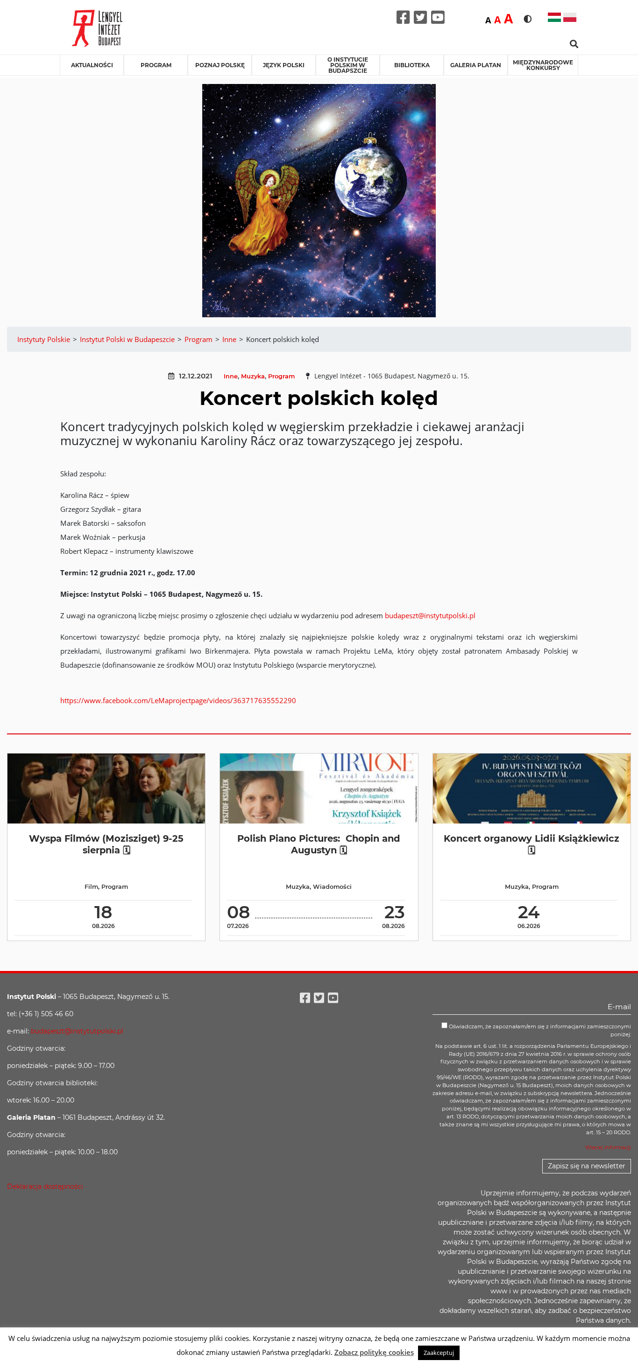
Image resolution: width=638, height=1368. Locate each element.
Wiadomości (332, 886)
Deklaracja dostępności (45, 1186)
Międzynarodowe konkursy (543, 65)
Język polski (284, 65)
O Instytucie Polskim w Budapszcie (347, 65)
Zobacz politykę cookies (374, 1352)
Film (91, 886)
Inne (231, 376)
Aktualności (92, 65)
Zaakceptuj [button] (439, 1352)
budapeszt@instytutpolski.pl (430, 615)
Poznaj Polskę (220, 65)
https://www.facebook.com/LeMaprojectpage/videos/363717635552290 (178, 700)
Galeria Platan (475, 65)
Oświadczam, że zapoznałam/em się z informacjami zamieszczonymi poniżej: (539, 1030)
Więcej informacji (608, 1147)
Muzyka (253, 376)
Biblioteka (412, 65)
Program (156, 65)
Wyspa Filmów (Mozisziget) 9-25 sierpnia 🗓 (106, 844)
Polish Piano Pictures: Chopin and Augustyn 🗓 (318, 844)
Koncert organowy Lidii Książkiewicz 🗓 (531, 844)
